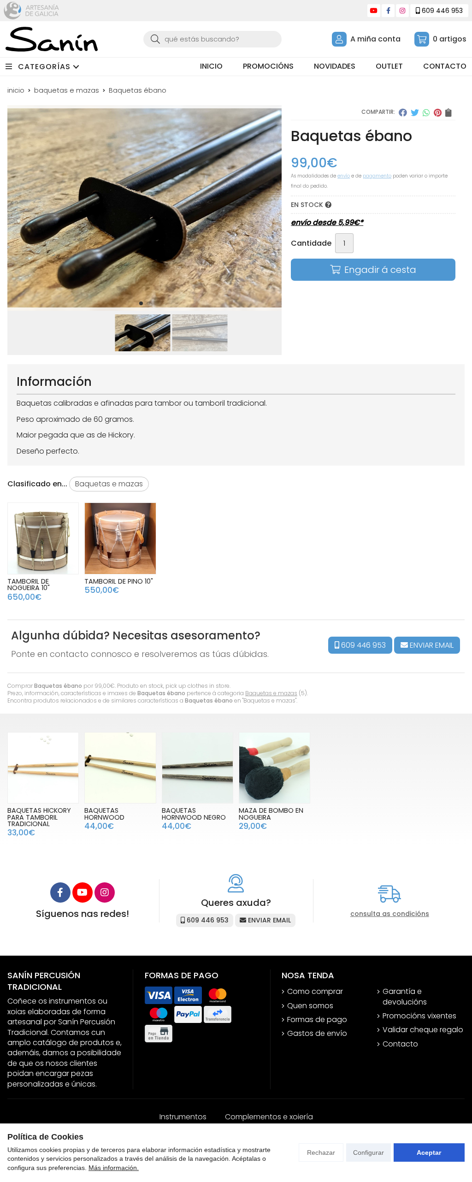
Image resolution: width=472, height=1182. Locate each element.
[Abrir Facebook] (388, 10)
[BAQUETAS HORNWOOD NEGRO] (197, 768)
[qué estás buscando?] (212, 39)
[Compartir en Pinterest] (438, 112)
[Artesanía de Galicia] (31, 10)
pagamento (377, 175)
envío (343, 175)
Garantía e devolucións (405, 997)
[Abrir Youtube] (374, 10)
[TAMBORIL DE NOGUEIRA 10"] (43, 538)
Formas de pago (317, 1020)
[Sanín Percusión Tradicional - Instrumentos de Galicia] (52, 39)
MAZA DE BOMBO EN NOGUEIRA (271, 813)
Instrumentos (182, 1116)
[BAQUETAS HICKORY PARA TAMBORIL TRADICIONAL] (43, 768)
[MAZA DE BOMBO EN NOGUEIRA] (274, 768)
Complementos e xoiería (269, 1116)
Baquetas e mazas (271, 693)
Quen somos (310, 1006)
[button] (141, 303)
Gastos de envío (317, 1033)
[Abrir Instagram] (402, 10)
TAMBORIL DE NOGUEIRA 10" (28, 584)
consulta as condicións (389, 914)
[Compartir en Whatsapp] (426, 112)
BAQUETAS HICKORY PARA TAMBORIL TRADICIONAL (39, 817)
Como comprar (315, 992)
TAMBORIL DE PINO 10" (118, 581)
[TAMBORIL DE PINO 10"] (120, 538)
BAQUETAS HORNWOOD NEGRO (194, 813)
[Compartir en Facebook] (403, 112)
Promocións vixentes (419, 1016)
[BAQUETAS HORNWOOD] (120, 768)
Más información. (113, 1167)
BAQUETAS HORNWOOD (104, 813)
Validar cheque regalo (423, 1030)
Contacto (400, 1044)
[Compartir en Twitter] (415, 112)
